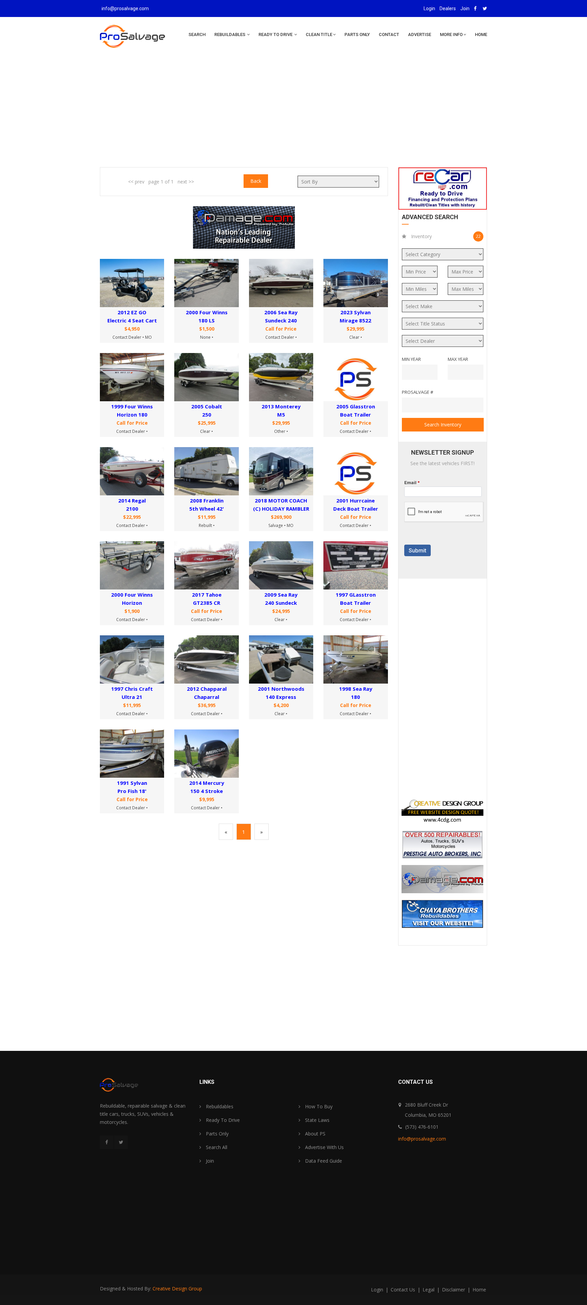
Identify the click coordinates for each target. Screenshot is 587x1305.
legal (429, 1289)
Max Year (458, 359)
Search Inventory (442, 424)
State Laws (317, 1120)
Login (429, 8)
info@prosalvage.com (125, 8)
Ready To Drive (276, 34)
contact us (403, 1289)
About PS (314, 1133)
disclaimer (454, 1289)
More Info (451, 34)
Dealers (448, 8)
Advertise (419, 34)
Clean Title (319, 34)
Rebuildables (230, 34)
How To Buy (318, 1106)
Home (481, 34)
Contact (389, 34)
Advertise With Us (324, 1147)
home (479, 1289)
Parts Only (357, 34)
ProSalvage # (417, 392)
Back (255, 181)
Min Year (411, 359)
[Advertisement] (293, 112)
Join (464, 8)
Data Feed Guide (323, 1161)
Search (197, 34)
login (378, 1289)
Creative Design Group (177, 1288)
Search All (215, 1147)
